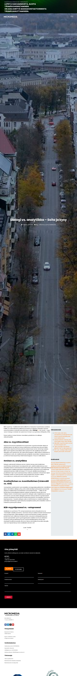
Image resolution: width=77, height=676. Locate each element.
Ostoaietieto (55, 485)
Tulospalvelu (54, 491)
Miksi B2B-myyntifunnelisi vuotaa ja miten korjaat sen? (63, 444)
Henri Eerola (59, 473)
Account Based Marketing (58, 462)
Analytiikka (68, 462)
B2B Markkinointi (56, 468)
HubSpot (64, 473)
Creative (53, 469)
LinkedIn (69, 480)
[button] (5, 534)
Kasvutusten (54, 476)
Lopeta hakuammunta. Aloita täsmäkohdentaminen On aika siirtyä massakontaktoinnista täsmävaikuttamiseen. (25, 8)
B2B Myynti (65, 468)
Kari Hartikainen (68, 475)
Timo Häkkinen (55, 489)
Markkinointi (52, 224)
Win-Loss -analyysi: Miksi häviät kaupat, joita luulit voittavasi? (63, 450)
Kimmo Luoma (45, 224)
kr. (38, 430)
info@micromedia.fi (9, 638)
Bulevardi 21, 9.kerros (9, 632)
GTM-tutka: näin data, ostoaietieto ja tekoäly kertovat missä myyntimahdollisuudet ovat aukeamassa (63, 435)
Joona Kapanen (59, 475)
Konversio (53, 480)
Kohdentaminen (55, 478)
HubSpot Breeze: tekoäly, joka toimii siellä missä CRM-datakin (63, 440)
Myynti (58, 484)
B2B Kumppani (67, 466)
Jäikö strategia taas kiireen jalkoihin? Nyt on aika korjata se (63, 447)
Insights (53, 475)
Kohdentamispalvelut (64, 478)
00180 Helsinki (8, 633)
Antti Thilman (54, 464)
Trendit (69, 489)
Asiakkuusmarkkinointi (57, 466)
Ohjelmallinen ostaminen (67, 484)
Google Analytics (60, 471)
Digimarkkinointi (60, 469)
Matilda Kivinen (64, 482)
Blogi (37, 224)
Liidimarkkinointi (61, 480)
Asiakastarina (62, 464)
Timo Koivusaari (63, 489)
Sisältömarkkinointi (66, 487)
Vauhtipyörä (61, 491)
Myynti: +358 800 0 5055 (10, 636)
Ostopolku (61, 485)
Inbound (69, 473)
